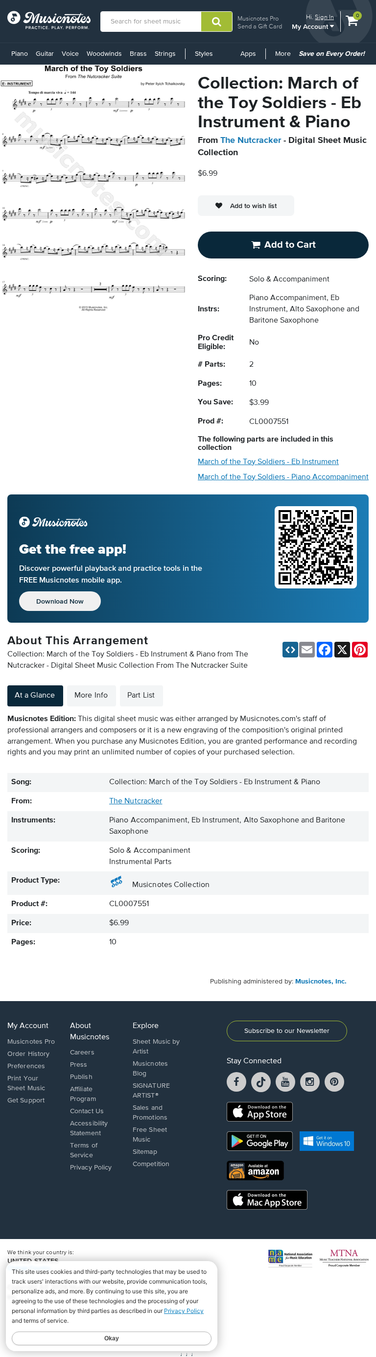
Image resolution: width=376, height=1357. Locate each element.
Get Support (26, 1100)
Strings (165, 53)
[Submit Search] (216, 21)
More (285, 57)
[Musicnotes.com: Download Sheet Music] (49, 20)
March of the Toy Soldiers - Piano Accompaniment (283, 477)
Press (79, 1064)
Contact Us (87, 1111)
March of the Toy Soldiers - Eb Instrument (268, 462)
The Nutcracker (250, 140)
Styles (204, 53)
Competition (151, 1164)
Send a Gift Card (259, 26)
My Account (311, 26)
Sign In (324, 17)
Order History (28, 1054)
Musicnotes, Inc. (321, 981)
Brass (138, 53)
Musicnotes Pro (258, 18)
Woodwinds (104, 53)
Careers (82, 1052)
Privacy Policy (91, 1167)
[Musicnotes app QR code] (316, 558)
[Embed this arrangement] (290, 649)
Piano (19, 53)
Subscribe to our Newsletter (286, 1031)
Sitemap (145, 1151)
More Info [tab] (91, 696)
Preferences (26, 1066)
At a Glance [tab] (35, 696)
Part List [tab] (141, 696)
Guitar (45, 53)
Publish (81, 1077)
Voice (70, 53)
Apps (248, 53)
